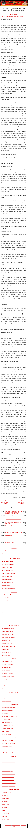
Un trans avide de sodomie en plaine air (13, 532)
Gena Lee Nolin (5, 795)
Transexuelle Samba (6, 758)
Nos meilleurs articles (6, 550)
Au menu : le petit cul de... (7, 661)
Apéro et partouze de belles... (8, 606)
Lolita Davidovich (5, 813)
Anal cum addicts (8, 535)
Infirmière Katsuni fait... (7, 792)
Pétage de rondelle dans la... (8, 579)
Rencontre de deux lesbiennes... (9, 588)
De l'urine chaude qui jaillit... (8, 780)
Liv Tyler (3, 810)
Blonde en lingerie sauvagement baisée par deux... (13, 16)
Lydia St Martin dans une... (7, 722)
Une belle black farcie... (7, 667)
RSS (14, 826)
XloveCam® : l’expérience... (8, 740)
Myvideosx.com (8, 825)
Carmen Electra (5, 801)
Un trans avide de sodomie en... (8, 646)
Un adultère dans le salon (7, 710)
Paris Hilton (4, 816)
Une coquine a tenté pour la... (8, 628)
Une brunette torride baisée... (8, 768)
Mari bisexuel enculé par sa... (8, 777)
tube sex (14, 13)
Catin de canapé (5, 731)
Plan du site (4, 553)
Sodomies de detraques (7, 618)
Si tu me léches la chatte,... (7, 567)
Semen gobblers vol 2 (6, 615)
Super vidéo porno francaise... (8, 637)
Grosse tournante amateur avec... (9, 707)
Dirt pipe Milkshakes (6, 670)
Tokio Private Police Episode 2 (8, 743)
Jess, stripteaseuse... (6, 701)
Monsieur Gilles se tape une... (8, 679)
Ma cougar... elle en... (6, 695)
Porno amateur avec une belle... (8, 783)
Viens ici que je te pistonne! (11, 515)
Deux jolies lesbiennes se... (7, 582)
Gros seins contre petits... (7, 576)
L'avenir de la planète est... (7, 664)
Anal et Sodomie (13, 14)
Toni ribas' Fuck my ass (7, 713)
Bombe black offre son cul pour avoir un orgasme (13, 520)
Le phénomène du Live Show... (8, 594)
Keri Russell (4, 807)
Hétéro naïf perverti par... (7, 771)
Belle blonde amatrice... (7, 585)
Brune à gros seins (6, 749)
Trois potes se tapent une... (7, 728)
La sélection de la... (6, 597)
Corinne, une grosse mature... (8, 774)
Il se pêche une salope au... (8, 609)
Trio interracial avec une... (7, 685)
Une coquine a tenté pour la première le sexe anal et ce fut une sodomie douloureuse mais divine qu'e (13, 512)
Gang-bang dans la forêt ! (5, 503)
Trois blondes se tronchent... (8, 725)
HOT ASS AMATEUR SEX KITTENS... (10, 716)
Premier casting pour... (6, 682)
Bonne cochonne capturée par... (8, 573)
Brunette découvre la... (6, 734)
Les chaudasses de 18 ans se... (8, 762)
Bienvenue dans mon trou (7, 612)
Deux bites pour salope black (8, 676)
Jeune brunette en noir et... (7, 622)
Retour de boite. (5, 600)
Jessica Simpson (5, 804)
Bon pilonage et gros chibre (8, 673)
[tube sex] (14, 3)
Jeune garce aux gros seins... (8, 564)
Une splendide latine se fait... (8, 570)
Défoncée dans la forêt (6, 746)
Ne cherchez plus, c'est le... (8, 561)
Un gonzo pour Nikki (9, 542)
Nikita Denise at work (9, 525)
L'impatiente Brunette (9, 538)
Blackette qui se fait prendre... (8, 688)
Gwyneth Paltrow (5, 798)
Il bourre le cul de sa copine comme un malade (21, 503)
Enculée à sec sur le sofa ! (10, 528)
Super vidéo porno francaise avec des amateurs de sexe (13, 523)
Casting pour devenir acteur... (8, 697)
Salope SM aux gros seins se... (8, 786)
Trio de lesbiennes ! (6, 719)
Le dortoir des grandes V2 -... (8, 752)
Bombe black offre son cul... (8, 634)
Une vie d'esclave (5, 765)
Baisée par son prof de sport (8, 603)
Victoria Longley (5, 819)
